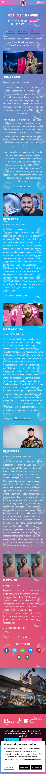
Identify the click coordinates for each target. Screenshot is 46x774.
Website (23, 31)
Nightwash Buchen (33, 740)
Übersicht (23, 637)
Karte (11, 31)
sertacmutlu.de (20, 296)
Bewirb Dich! (12, 740)
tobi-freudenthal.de (21, 418)
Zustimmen (36, 767)
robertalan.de (19, 628)
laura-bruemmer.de (21, 186)
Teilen (36, 31)
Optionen (9, 767)
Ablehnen (24, 767)
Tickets (23, 10)
